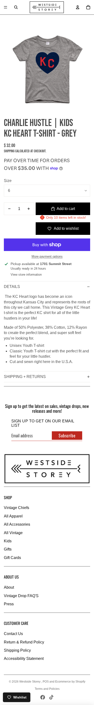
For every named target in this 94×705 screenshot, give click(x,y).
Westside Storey (30, 681)
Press (9, 604)
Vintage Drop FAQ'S (21, 596)
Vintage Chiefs (16, 508)
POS (46, 681)
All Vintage (13, 533)
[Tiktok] (51, 697)
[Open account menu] (77, 7)
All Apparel (13, 516)
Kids (8, 541)
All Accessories (17, 524)
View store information (26, 274)
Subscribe (67, 435)
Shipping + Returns (25, 377)
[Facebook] (43, 697)
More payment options (47, 256)
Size (8, 181)
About (9, 587)
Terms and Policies (47, 689)
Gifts (8, 549)
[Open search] (16, 7)
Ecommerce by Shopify (70, 681)
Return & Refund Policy (24, 642)
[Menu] (5, 7)
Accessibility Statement (24, 658)
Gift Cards (12, 558)
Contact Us (13, 634)
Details (12, 287)
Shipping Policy (17, 650)
